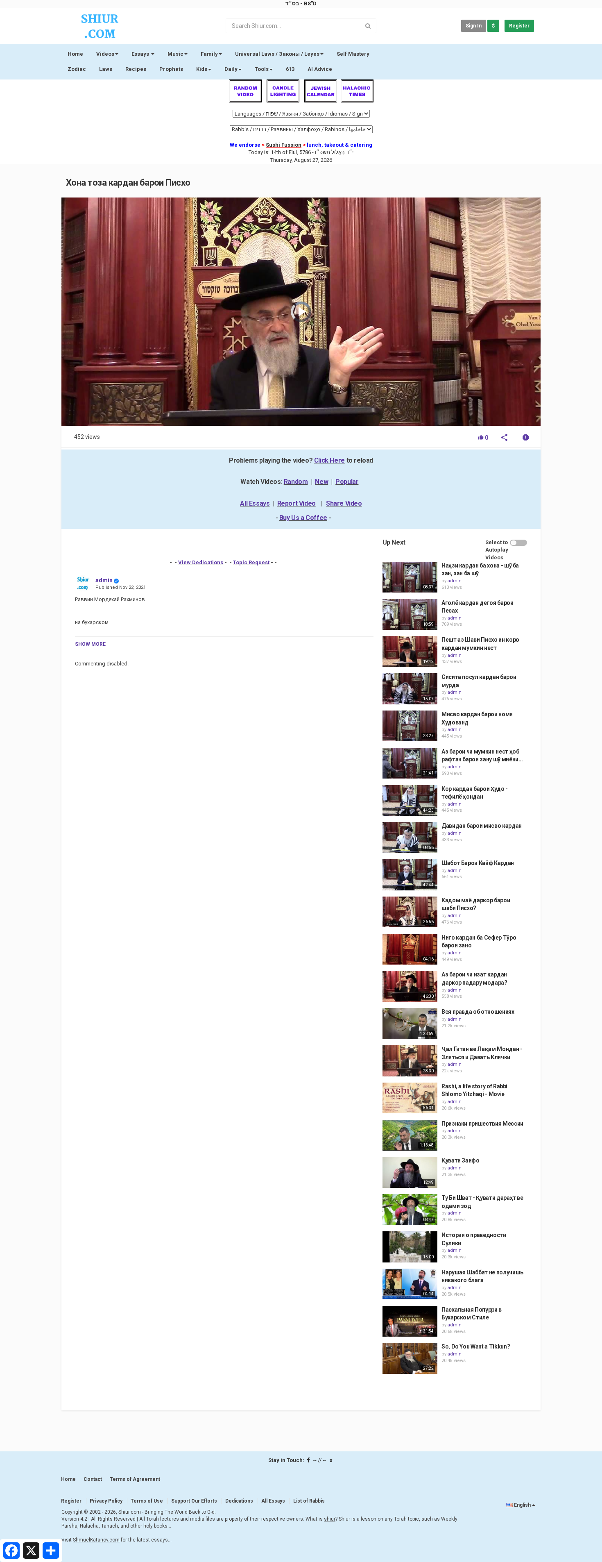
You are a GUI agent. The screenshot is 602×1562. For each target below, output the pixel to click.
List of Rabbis (309, 1501)
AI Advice (320, 69)
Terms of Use (147, 1501)
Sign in (474, 26)
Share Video (344, 503)
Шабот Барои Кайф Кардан (477, 863)
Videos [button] (105, 54)
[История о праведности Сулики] (409, 1246)
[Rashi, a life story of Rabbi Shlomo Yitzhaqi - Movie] (409, 1098)
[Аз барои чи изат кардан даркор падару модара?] (409, 986)
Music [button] (175, 54)
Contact (93, 1479)
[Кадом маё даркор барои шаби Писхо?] (409, 912)
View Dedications (200, 562)
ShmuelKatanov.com (96, 1540)
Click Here (329, 460)
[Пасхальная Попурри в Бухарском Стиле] (409, 1321)
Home (75, 54)
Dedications (239, 1501)
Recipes (135, 69)
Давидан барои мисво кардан (481, 825)
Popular (346, 482)
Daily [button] (231, 69)
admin (104, 580)
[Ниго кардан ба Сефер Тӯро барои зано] (409, 949)
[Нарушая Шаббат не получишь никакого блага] (409, 1284)
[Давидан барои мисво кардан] (409, 837)
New (321, 482)
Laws (105, 69)
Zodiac (77, 69)
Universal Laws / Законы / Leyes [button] (277, 54)
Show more (90, 644)
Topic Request (251, 562)
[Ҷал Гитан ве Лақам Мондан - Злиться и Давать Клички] (409, 1060)
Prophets (171, 69)
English (522, 1505)
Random (296, 482)
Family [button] (209, 54)
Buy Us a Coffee (303, 518)
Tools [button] (262, 69)
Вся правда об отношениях (477, 1011)
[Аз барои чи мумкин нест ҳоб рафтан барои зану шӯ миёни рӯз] (409, 763)
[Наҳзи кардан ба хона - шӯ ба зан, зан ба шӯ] (409, 577)
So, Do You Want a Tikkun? (475, 1346)
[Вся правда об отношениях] (409, 1023)
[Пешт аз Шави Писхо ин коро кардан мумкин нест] (409, 651)
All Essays (254, 503)
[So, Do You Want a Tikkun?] (409, 1358)
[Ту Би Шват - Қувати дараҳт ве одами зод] (409, 1209)
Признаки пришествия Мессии (482, 1123)
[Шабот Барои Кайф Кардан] (409, 874)
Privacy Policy (106, 1501)
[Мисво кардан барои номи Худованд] (409, 726)
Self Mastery (353, 54)
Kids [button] (201, 69)
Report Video (296, 503)
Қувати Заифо (460, 1160)
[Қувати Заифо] (409, 1172)
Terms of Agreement (135, 1479)
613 (290, 69)
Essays (140, 54)
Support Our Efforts (194, 1501)
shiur (329, 1519)
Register (519, 26)
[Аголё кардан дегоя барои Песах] (409, 614)
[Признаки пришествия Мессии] (409, 1135)
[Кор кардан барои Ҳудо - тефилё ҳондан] (409, 800)
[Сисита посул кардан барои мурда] (409, 688)
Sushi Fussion (283, 145)
